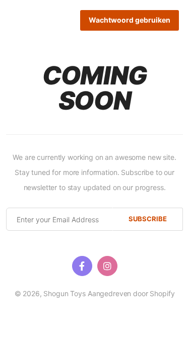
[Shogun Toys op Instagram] (107, 266)
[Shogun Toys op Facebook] (82, 266)
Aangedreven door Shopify (131, 293)
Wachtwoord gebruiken (129, 20)
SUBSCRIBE (148, 219)
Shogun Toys (64, 293)
